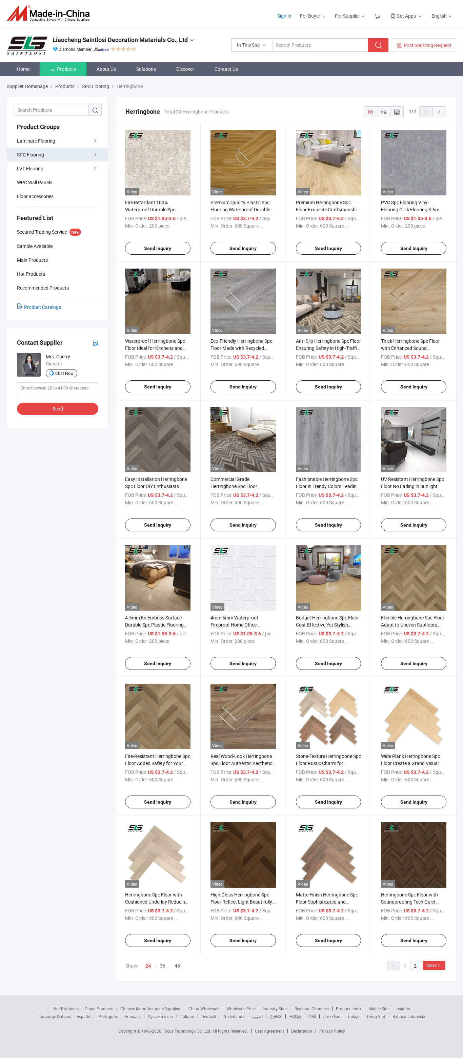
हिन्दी (312, 1016)
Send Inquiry (157, 248)
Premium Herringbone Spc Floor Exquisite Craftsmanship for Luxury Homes (327, 209)
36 (162, 965)
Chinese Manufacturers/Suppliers (150, 1008)
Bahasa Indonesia (408, 1016)
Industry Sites (275, 1008)
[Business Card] (95, 342)
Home (23, 69)
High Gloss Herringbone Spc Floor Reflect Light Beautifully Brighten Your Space (241, 901)
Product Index (348, 1008)
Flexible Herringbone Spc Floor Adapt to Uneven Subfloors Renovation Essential (412, 624)
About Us (106, 69)
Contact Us (226, 69)
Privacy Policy (332, 1031)
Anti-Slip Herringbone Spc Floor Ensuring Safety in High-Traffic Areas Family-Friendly (328, 348)
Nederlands (233, 1016)
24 (148, 966)
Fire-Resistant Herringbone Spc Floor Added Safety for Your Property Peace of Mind (157, 763)
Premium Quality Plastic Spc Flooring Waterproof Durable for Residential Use (240, 209)
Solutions (146, 69)
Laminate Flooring (36, 140)
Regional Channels (312, 1008)
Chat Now (64, 373)
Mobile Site (378, 1008)
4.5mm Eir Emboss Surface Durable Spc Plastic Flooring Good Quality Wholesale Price (155, 624)
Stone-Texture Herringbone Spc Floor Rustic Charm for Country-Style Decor (328, 763)
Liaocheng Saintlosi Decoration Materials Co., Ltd (120, 39)
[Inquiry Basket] (378, 16)
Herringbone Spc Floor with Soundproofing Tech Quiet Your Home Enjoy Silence (409, 901)
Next (431, 965)
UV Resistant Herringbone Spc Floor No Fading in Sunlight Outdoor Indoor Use (412, 486)
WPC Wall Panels (34, 182)
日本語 (295, 1016)
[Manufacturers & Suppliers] (50, 13)
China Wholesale (203, 1008)
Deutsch (208, 1016)
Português (108, 1016)
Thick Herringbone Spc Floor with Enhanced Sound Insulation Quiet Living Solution (413, 348)
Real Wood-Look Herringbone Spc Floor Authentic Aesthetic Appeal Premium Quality (241, 763)
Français (133, 1016)
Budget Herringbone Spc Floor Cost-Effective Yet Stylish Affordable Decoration (327, 624)
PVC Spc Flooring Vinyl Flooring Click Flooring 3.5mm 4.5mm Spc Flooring (412, 209)
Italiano (187, 1016)
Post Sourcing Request (427, 45)
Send (58, 408)
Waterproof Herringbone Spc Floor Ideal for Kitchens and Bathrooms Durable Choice (155, 348)
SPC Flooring (30, 154)
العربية (257, 1016)
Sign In (284, 16)
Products (66, 69)
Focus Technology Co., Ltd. (187, 1031)
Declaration (301, 1031)
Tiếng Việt (375, 1016)
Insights (403, 1008)
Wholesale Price (241, 1008)
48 (177, 965)
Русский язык (160, 1016)
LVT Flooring (30, 168)
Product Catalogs (42, 307)
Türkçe (353, 1016)
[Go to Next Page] (439, 112)
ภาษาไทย (331, 1016)
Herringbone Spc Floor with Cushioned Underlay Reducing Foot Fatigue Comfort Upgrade (157, 901)
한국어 (276, 1016)
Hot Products (65, 1008)
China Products (99, 1008)
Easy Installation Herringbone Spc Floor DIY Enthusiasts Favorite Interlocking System (156, 486)
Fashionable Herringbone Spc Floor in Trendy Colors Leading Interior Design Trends (327, 486)
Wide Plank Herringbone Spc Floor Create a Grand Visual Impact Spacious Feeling (410, 763)
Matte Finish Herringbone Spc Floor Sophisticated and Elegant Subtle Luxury (327, 901)
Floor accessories (35, 196)
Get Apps (406, 16)
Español (84, 1016)
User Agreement (269, 1031)
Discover (185, 69)
